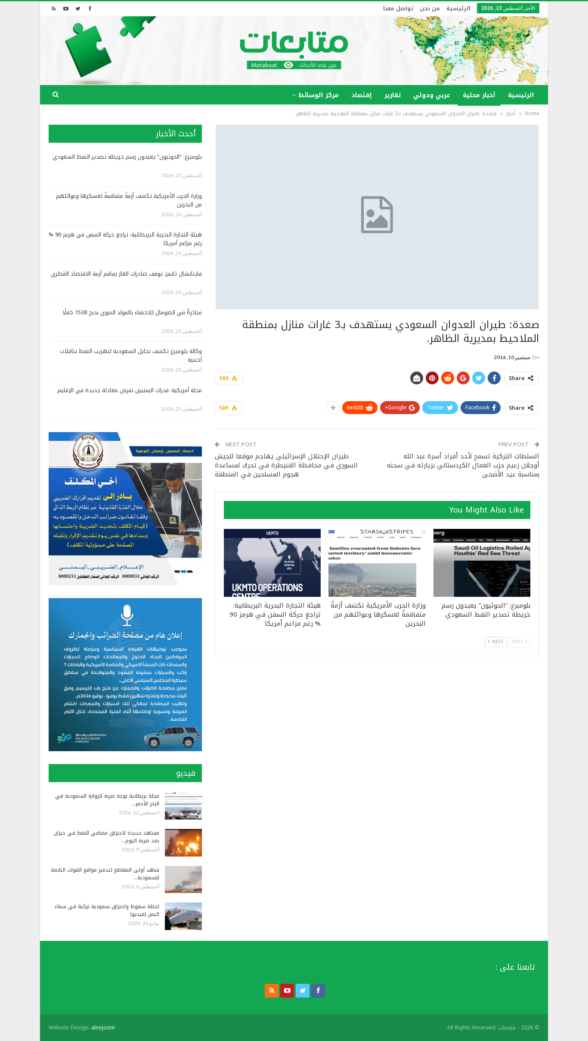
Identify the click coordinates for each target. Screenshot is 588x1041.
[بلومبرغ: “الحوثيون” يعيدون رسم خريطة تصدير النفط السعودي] (481, 563)
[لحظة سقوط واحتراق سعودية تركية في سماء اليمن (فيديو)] (183, 916)
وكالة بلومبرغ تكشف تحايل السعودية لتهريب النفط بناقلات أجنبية (131, 355)
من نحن (430, 8)
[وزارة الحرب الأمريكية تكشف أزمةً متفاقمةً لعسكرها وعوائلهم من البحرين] (376, 563)
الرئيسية (458, 8)
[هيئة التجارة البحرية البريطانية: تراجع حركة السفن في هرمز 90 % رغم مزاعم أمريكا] (272, 563)
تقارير (392, 95)
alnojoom (103, 1027)
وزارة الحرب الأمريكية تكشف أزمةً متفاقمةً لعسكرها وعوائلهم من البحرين (129, 200)
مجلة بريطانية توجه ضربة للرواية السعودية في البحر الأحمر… (107, 799)
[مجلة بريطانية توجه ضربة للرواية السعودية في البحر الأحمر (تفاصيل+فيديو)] (183, 806)
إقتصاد (361, 95)
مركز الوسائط (318, 95)
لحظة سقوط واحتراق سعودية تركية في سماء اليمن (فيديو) (107, 910)
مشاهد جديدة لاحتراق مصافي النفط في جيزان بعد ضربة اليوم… (106, 836)
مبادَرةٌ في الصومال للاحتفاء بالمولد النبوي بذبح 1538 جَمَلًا (132, 312)
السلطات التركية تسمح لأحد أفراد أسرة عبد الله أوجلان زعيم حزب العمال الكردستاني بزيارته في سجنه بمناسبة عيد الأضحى (463, 465)
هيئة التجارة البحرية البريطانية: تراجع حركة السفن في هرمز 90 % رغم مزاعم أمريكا (125, 239)
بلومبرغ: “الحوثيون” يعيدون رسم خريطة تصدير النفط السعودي (127, 156)
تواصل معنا (398, 8)
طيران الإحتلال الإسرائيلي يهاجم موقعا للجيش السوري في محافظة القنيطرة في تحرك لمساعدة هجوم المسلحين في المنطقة (286, 465)
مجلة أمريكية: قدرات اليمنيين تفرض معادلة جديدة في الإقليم (129, 390)
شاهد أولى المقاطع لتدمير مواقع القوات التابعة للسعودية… (105, 873)
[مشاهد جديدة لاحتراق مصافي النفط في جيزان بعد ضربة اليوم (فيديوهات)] (183, 843)
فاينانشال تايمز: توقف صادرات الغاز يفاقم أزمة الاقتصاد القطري (126, 273)
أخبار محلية (479, 95)
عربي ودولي (431, 95)
